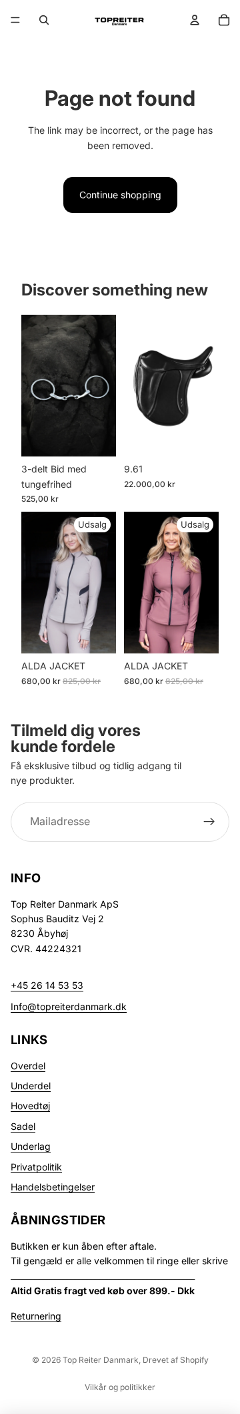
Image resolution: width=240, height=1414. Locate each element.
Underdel (31, 1085)
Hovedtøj (30, 1105)
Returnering (36, 1316)
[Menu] (15, 20)
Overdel (28, 1065)
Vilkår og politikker (120, 1387)
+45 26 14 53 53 (47, 985)
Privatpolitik (36, 1166)
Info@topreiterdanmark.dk (69, 1006)
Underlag (31, 1146)
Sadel (23, 1126)
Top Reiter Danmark (101, 1360)
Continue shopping (120, 194)
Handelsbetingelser (53, 1186)
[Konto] (194, 20)
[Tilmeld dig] (209, 821)
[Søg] (44, 20)
